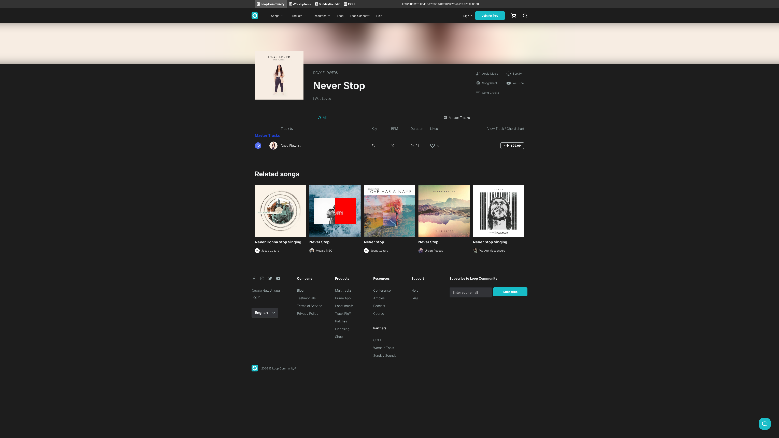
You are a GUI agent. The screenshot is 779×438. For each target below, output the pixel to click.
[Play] (258, 145)
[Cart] (513, 15)
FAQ (414, 298)
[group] (512, 145)
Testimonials (306, 298)
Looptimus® (344, 306)
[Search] (525, 15)
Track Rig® (343, 313)
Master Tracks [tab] (459, 118)
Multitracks (343, 290)
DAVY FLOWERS (325, 73)
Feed (340, 15)
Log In (256, 297)
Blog (300, 290)
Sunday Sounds (384, 355)
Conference (382, 290)
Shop (339, 337)
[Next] (522, 210)
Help (379, 15)
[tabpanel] (389, 139)
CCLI (377, 340)
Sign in (467, 15)
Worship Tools (383, 348)
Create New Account (267, 291)
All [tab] (325, 117)
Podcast (379, 306)
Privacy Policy (307, 313)
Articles (379, 298)
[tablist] (389, 117)
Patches (341, 321)
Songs (275, 15)
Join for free (490, 15)
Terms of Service (309, 306)
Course (378, 313)
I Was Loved (322, 99)
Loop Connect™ (360, 15)
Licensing (342, 329)
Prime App (343, 298)
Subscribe (510, 291)
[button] (260, 145)
